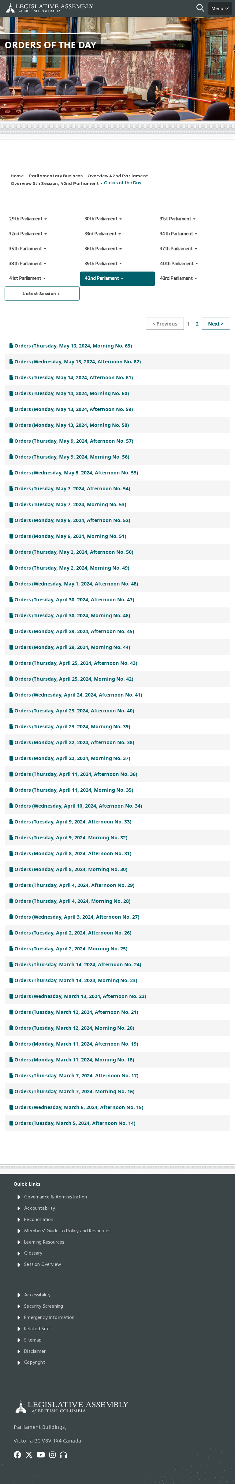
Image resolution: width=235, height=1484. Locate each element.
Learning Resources (44, 1242)
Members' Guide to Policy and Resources (67, 1231)
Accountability (39, 1208)
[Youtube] (43, 1454)
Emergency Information (49, 1318)
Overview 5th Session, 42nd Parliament (55, 183)
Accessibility (37, 1295)
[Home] (24, 8)
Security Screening (43, 1306)
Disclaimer (35, 1352)
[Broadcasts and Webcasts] (65, 1454)
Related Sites (38, 1329)
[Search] (202, 8)
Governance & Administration (55, 1197)
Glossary (33, 1253)
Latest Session (40, 293)
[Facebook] (19, 1454)
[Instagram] (54, 1454)
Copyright (34, 1363)
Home (17, 175)
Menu (218, 8)
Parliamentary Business (56, 175)
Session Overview (42, 1265)
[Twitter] (31, 1454)
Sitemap (33, 1340)
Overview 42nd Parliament (118, 175)
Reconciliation (39, 1220)
